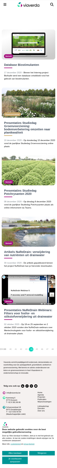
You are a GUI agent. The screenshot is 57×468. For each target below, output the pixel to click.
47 (47, 349)
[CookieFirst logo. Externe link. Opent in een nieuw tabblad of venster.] (5, 424)
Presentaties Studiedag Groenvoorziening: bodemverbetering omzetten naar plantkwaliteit (27, 127)
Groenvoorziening (12, 114)
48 (53, 349)
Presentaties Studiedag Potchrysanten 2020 (20, 192)
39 (5, 349)
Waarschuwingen (44, 402)
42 (21, 349)
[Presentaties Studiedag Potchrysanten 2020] (28, 170)
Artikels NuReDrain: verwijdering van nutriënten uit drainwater (27, 253)
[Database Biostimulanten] (28, 44)
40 (11, 349)
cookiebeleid (16, 444)
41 (16, 349)
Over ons (41, 411)
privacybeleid (29, 444)
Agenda (41, 395)
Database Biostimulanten (21, 64)
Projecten (41, 397)
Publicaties (42, 399)
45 (37, 349)
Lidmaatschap (43, 406)
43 (26, 349)
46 (42, 349)
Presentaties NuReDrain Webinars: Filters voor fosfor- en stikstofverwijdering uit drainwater (28, 313)
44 (32, 349)
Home (40, 393)
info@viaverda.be (13, 393)
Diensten (41, 408)
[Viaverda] (28, 4)
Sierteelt (8, 56)
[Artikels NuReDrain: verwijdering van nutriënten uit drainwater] (28, 232)
